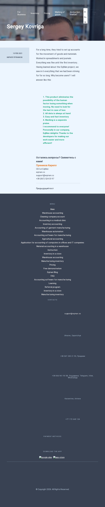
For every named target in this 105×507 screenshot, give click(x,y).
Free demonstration (52, 268)
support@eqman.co (45, 175)
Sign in (94, 13)
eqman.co (40, 172)
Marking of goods (60, 13)
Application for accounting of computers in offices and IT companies (52, 242)
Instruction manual (75, 13)
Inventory (35, 13)
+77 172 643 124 (72, 419)
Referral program (52, 287)
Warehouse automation (52, 231)
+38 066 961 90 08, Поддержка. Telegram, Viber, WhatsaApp (72, 377)
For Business (22, 13)
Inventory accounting (52, 224)
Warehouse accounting (52, 213)
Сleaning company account (52, 216)
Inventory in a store (52, 253)
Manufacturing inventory (52, 261)
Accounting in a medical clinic (52, 220)
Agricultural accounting (52, 239)
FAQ (52, 276)
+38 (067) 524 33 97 (45, 178)
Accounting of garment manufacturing (52, 228)
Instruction (53, 250)
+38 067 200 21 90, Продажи (72, 356)
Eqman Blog (52, 272)
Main (52, 209)
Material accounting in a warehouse (53, 246)
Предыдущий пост (45, 188)
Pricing (47, 13)
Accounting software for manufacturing (52, 235)
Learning (52, 283)
